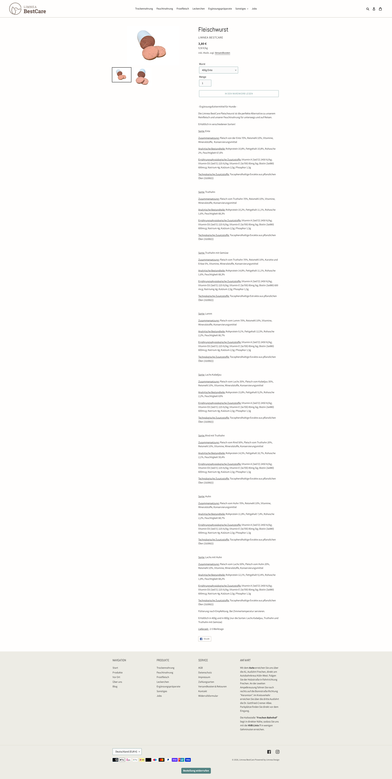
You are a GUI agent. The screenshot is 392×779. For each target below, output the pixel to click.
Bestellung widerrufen (196, 770)
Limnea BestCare (246, 759)
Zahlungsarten (206, 682)
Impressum (204, 677)
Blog (115, 686)
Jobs (159, 695)
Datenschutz (205, 672)
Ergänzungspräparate (168, 686)
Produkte (118, 672)
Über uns (117, 682)
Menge (202, 76)
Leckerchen (163, 682)
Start (115, 667)
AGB (200, 667)
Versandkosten (222, 52)
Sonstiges (162, 691)
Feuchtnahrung (165, 672)
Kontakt (202, 691)
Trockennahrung (165, 667)
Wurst (202, 64)
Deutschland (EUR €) (126, 751)
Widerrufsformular (208, 695)
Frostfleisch (163, 677)
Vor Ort (116, 677)
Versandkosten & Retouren (212, 686)
